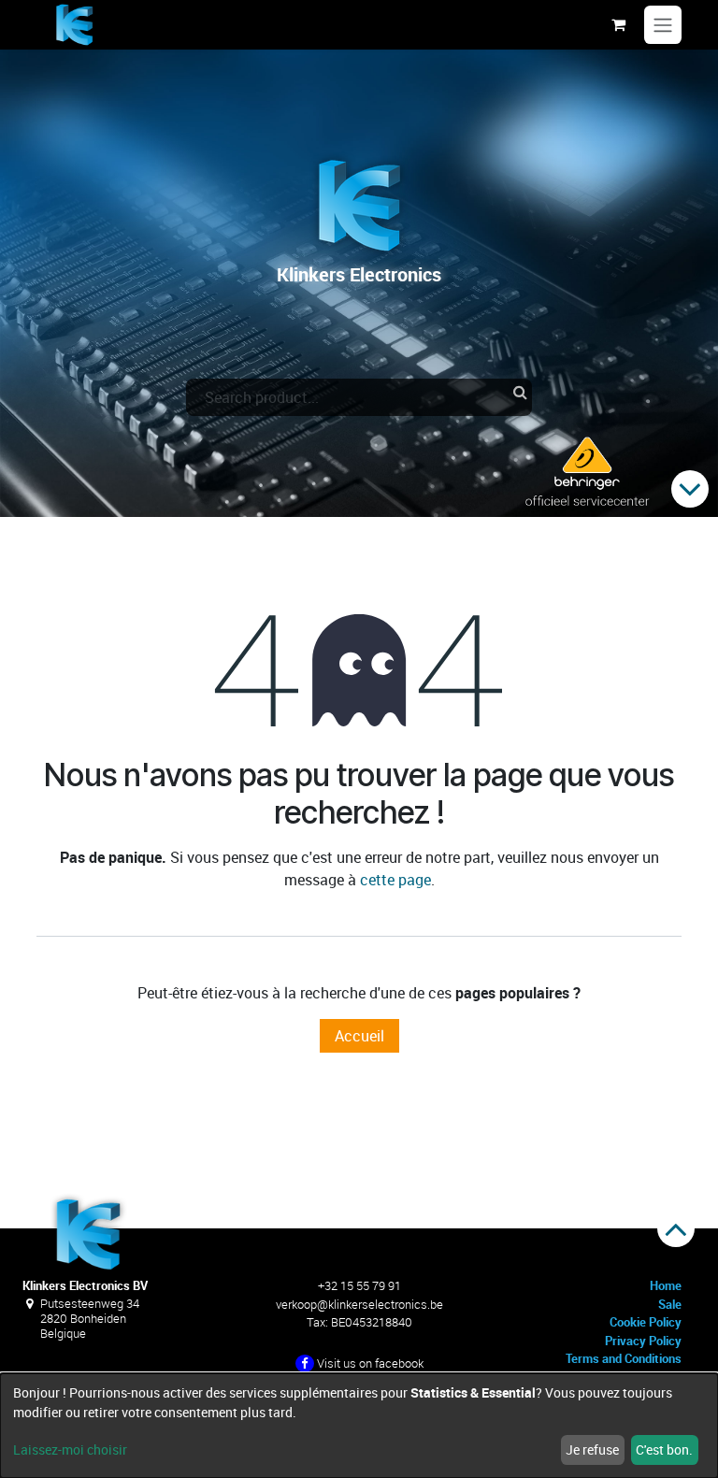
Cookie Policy (646, 1321)
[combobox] (359, 397)
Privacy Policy (643, 1340)
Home (666, 1285)
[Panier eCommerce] (618, 24)
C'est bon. (664, 1449)
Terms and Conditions (624, 1358)
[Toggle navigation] (663, 25)
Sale (670, 1304)
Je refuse (592, 1449)
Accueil (359, 1036)
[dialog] (359, 1425)
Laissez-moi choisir (70, 1449)
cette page (395, 879)
